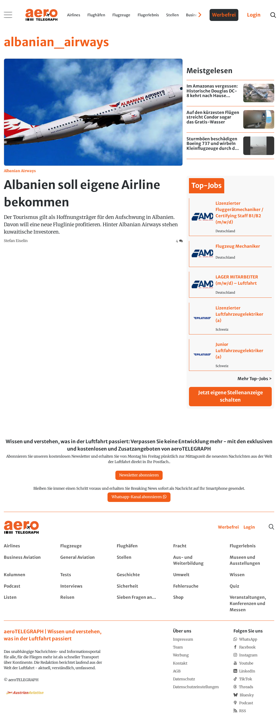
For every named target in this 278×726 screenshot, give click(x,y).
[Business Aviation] (26, 560)
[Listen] (26, 603)
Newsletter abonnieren (139, 475)
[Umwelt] (195, 575)
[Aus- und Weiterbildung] (195, 560)
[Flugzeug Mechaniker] (230, 254)
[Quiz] (252, 586)
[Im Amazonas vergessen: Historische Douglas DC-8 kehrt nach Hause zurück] (230, 93)
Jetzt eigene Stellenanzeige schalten (230, 396)
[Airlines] (26, 546)
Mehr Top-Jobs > (255, 378)
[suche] (273, 15)
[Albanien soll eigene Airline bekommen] (93, 151)
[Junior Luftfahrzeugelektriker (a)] (230, 354)
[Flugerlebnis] (252, 546)
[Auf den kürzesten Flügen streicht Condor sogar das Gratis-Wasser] (230, 119)
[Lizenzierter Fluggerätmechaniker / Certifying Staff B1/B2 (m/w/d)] (230, 217)
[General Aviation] (82, 560)
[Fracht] (195, 546)
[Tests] (82, 575)
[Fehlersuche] (195, 586)
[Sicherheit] (139, 586)
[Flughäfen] (139, 546)
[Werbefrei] (228, 527)
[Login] (249, 527)
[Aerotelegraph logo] (41, 14)
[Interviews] (82, 586)
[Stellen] (139, 560)
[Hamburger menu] (8, 15)
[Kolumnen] (26, 575)
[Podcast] (26, 586)
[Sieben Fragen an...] (139, 603)
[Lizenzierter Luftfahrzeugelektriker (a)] (230, 318)
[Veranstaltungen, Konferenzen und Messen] (252, 603)
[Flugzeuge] (82, 546)
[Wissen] (252, 575)
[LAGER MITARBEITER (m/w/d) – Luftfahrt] (230, 284)
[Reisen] (82, 603)
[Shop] (195, 603)
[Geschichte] (139, 575)
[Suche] (271, 527)
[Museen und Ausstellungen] (252, 560)
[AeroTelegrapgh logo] (21, 527)
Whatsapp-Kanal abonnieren (137, 497)
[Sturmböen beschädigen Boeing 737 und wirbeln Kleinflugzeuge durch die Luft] (230, 146)
